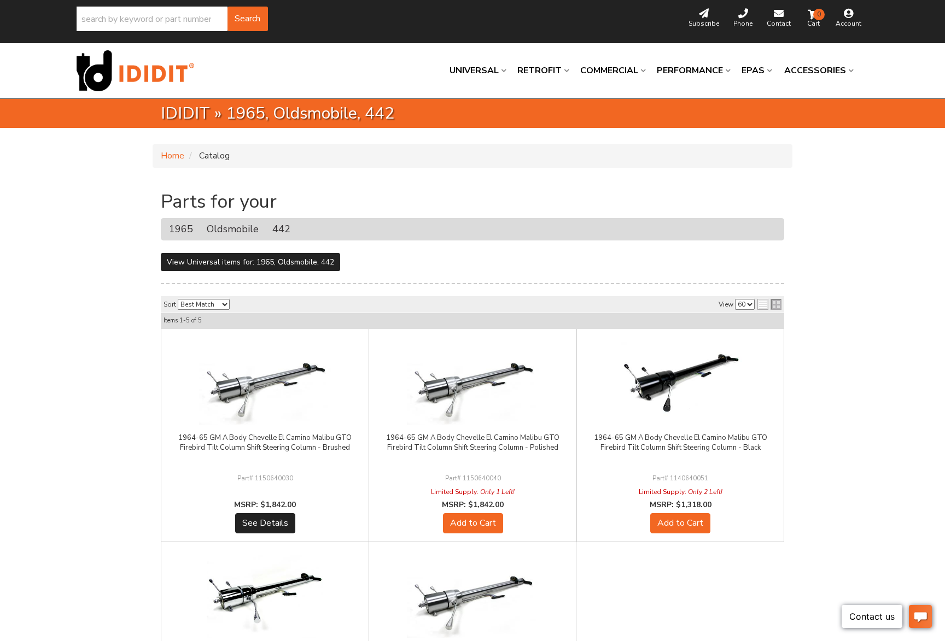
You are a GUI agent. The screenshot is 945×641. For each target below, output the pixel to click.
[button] (172, 19)
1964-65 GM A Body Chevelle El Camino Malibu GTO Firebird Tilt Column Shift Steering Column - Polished (472, 442)
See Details (265, 523)
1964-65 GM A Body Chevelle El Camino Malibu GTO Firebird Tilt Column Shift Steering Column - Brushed (265, 442)
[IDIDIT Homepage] (139, 70)
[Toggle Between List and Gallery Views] (769, 304)
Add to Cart (473, 523)
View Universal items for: (250, 262)
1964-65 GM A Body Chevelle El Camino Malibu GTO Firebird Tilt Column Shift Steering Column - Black (680, 442)
